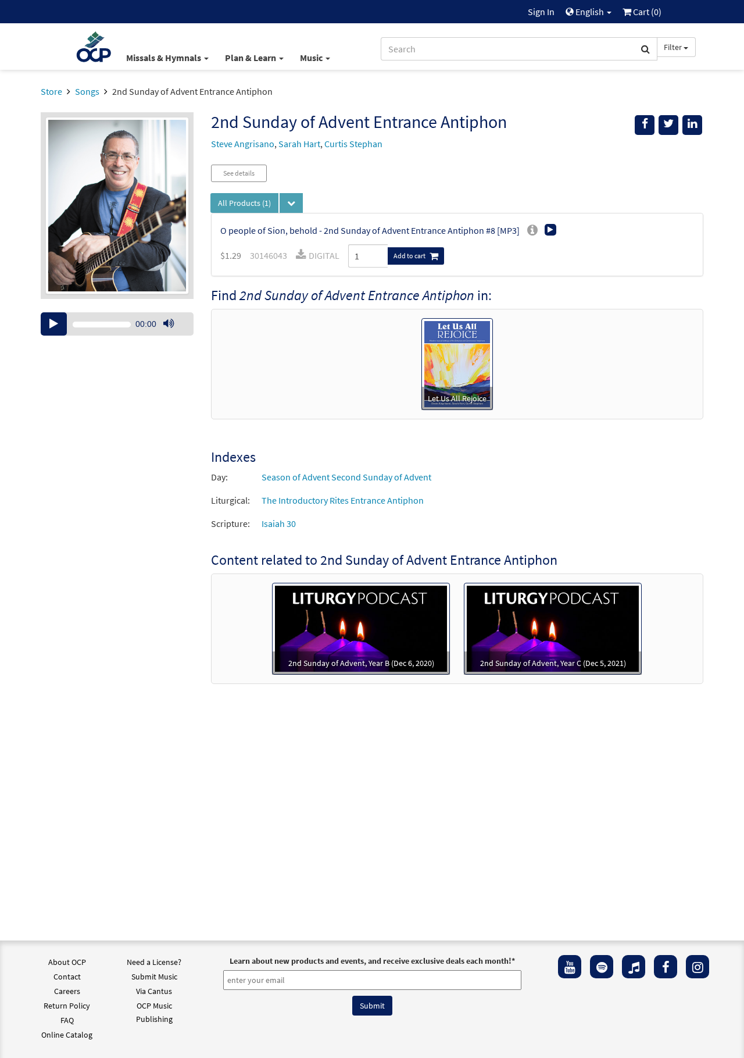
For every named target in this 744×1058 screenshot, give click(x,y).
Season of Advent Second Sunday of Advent (346, 477)
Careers (67, 991)
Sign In (541, 11)
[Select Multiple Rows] (291, 203)
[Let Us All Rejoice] (457, 363)
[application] (117, 324)
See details (239, 173)
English (590, 11)
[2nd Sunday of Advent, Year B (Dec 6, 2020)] (361, 627)
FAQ (67, 1020)
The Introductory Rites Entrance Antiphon (343, 500)
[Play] (54, 324)
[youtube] (569, 966)
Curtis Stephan (353, 143)
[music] (633, 966)
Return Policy (67, 1005)
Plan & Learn (251, 57)
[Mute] (168, 324)
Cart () (646, 11)
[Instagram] (697, 966)
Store (51, 91)
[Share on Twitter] (668, 125)
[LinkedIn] (692, 125)
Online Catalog (66, 1034)
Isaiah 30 (279, 523)
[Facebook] (665, 966)
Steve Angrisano (242, 143)
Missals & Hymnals (164, 57)
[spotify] (601, 966)
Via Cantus (154, 991)
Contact (67, 976)
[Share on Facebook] (644, 125)
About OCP (67, 962)
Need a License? (154, 962)
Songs (87, 91)
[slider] (174, 335)
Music (312, 57)
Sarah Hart (299, 143)
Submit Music (154, 976)
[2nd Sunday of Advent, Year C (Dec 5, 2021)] (553, 627)
